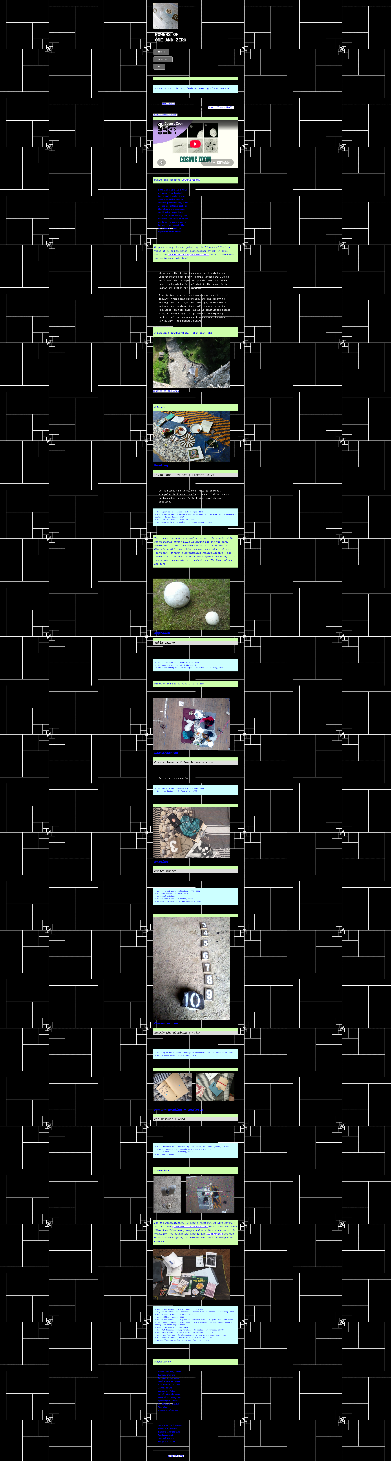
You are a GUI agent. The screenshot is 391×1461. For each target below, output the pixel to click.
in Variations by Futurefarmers (188, 255)
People (161, 52)
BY (159, 67)
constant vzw (176, 1456)
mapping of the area (166, 391)
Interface (163, 59)
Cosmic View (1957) (165, 115)
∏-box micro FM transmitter (190, 1227)
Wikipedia (168, 104)
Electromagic (214, 1234)
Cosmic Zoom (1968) (221, 107)
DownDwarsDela (191, 180)
